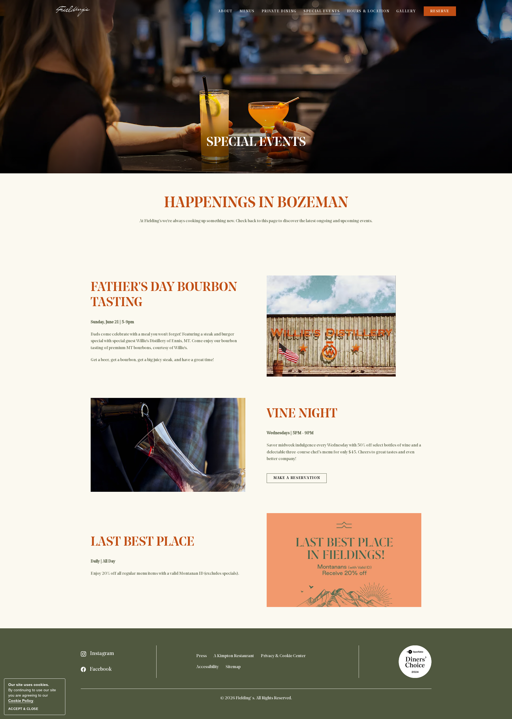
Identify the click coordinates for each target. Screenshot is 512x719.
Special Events (321, 11)
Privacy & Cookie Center (283, 656)
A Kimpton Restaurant (234, 656)
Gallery (406, 11)
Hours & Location (368, 11)
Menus (246, 11)
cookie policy (20, 700)
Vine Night (302, 414)
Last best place (142, 542)
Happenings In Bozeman (256, 203)
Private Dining (279, 11)
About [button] (225, 11)
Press (201, 656)
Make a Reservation (296, 479)
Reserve (439, 12)
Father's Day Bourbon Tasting (164, 295)
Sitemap (233, 667)
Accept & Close (23, 709)
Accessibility (207, 667)
